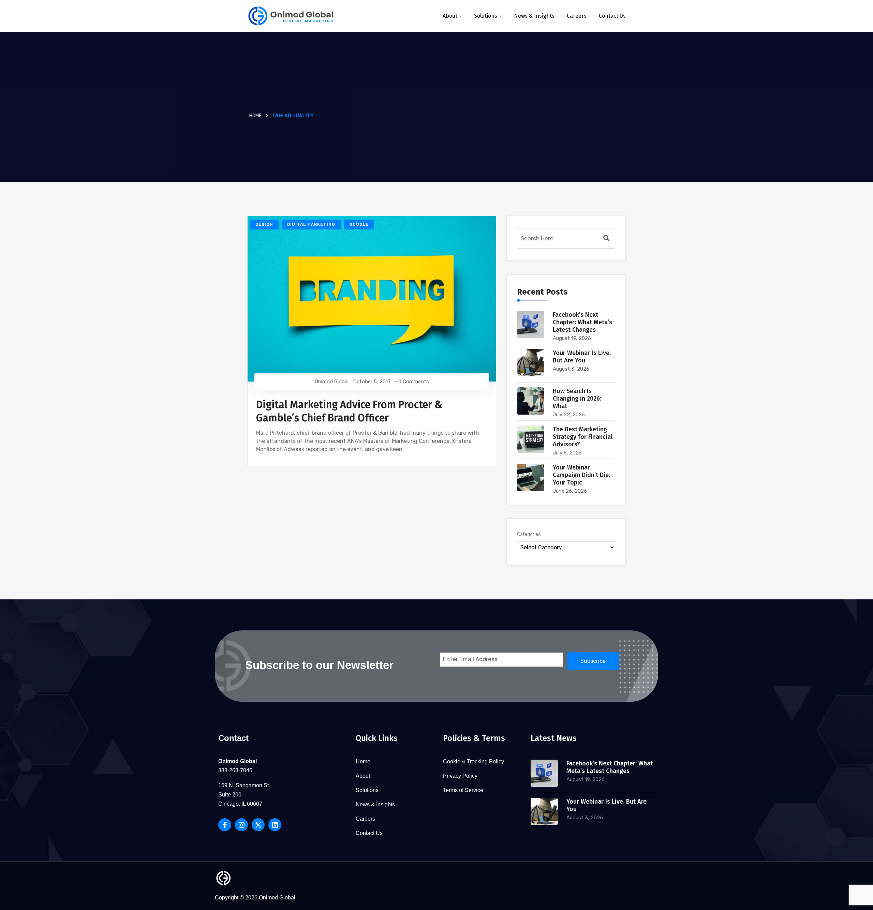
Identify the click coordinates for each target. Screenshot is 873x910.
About (450, 16)
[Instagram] (241, 824)
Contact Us (612, 16)
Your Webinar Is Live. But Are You (582, 356)
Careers (577, 16)
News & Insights (534, 16)
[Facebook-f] (224, 824)
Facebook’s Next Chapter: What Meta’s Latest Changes (582, 322)
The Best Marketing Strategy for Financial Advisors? (582, 437)
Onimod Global (332, 381)
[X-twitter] (258, 824)
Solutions (485, 16)
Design (264, 224)
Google (359, 224)
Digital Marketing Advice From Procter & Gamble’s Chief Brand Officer (349, 411)
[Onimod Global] (290, 16)
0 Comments (413, 381)
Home (255, 116)
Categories (529, 534)
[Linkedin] (274, 824)
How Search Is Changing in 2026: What (577, 398)
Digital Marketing (311, 224)
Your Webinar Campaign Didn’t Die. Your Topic (581, 475)
